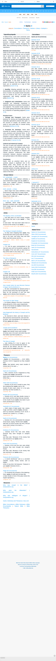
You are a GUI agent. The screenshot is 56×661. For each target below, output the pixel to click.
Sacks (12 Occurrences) (38, 232)
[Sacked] (2, 298)
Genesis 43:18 (35, 78)
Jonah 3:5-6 (13, 86)
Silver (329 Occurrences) (38, 234)
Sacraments (34, 249)
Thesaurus (26, 28)
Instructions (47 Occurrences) (40, 252)
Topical (6, 22)
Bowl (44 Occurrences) (38, 245)
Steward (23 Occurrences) (39, 263)
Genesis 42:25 (14, 126)
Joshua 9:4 (34, 169)
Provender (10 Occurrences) (39, 243)
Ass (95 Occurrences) (37, 265)
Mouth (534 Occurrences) (38, 274)
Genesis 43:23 (35, 124)
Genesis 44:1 (35, 140)
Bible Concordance (8, 504)
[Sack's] (54, 298)
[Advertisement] (28, 539)
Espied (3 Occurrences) (38, 241)
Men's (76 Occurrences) (38, 260)
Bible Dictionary (20, 504)
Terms (28, 30)
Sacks (33, 226)
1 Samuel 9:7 (35, 182)
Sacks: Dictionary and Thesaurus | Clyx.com (16, 501)
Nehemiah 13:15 (36, 201)
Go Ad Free (3, 657)
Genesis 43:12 (35, 67)
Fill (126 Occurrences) (37, 256)
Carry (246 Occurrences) (38, 267)
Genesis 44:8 (35, 153)
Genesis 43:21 (35, 97)
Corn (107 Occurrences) (38, 254)
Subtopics (44, 28)
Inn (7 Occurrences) (37, 258)
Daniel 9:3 (10, 98)
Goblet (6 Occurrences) (38, 238)
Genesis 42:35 (35, 53)
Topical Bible (19, 506)
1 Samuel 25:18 (15, 140)
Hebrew (32, 28)
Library (38, 28)
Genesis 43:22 (35, 113)
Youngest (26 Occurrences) (39, 236)
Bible (3, 22)
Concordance (18, 28)
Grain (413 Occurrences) (38, 271)
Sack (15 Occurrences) (38, 247)
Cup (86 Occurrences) (37, 269)
